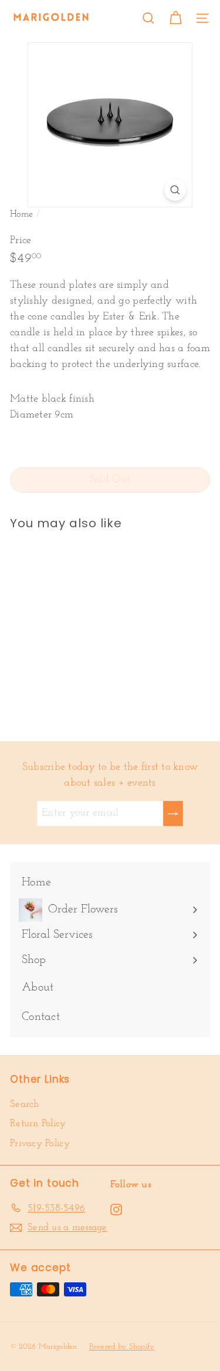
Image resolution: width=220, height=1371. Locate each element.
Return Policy (38, 1124)
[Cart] (175, 18)
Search (24, 1104)
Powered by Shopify (122, 1346)
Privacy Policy (40, 1143)
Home (21, 214)
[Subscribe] (173, 813)
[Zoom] (175, 190)
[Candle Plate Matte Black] (83, 628)
